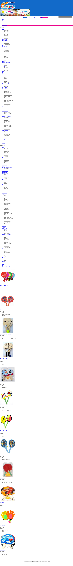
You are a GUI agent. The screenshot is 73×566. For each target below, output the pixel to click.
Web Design (35, 561)
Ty (4, 79)
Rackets (5, 65)
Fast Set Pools (7, 112)
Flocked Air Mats (5, 52)
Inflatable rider (6, 97)
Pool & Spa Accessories (6, 116)
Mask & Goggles (5, 173)
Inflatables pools (5, 172)
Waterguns (4, 107)
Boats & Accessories (8, 95)
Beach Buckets (5, 40)
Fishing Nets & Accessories (7, 167)
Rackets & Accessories (6, 62)
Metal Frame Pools (7, 113)
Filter (5, 118)
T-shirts (3, 139)
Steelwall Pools (7, 233)
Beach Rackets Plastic (4, 285)
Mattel (5, 77)
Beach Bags (4, 39)
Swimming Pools (5, 111)
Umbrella (6, 86)
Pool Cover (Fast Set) (8, 242)
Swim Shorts (4, 74)
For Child (6, 67)
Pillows (5, 255)
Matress (5, 251)
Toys (3, 194)
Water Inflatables (5, 88)
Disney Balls (6, 30)
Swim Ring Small (7, 104)
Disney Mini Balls (7, 31)
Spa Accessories (7, 129)
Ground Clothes (7, 121)
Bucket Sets (6, 41)
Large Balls (6, 34)
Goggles (5, 56)
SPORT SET (2, 478)
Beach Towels (4, 45)
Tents (5, 138)
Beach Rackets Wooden (4, 309)
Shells (3, 143)
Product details (2, 317)
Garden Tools (6, 43)
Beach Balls (6, 93)
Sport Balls (6, 38)
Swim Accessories (5, 73)
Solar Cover (6, 127)
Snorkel (5, 60)
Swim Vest (6, 105)
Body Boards (4, 46)
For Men (5, 187)
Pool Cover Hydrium (8, 126)
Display (5, 81)
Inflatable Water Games (8, 100)
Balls (3, 29)
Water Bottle (4, 87)
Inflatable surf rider (7, 217)
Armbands (6, 208)
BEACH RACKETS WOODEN (5, 334)
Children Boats (7, 96)
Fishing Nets (6, 51)
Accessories (6, 50)
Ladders (5, 122)
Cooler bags (6, 131)
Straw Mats (4, 72)
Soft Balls (6, 36)
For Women (6, 70)
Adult (5, 140)
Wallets (3, 227)
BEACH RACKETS (3, 358)
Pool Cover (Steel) (7, 125)
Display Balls (6, 151)
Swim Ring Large (7, 102)
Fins (3, 47)
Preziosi (5, 78)
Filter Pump (6, 120)
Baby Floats (6, 91)
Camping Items (5, 130)
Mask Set (6, 57)
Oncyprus (39, 561)
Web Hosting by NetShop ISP (45, 561)
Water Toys (4, 106)
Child (5, 142)
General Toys (6, 82)
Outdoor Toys (4, 228)
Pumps (3, 61)
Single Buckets (7, 44)
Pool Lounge (6, 101)
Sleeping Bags (7, 134)
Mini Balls (6, 35)
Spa (3, 71)
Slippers (3, 66)
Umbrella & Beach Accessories (7, 83)
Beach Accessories (7, 203)
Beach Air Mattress (7, 92)
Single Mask (6, 177)
